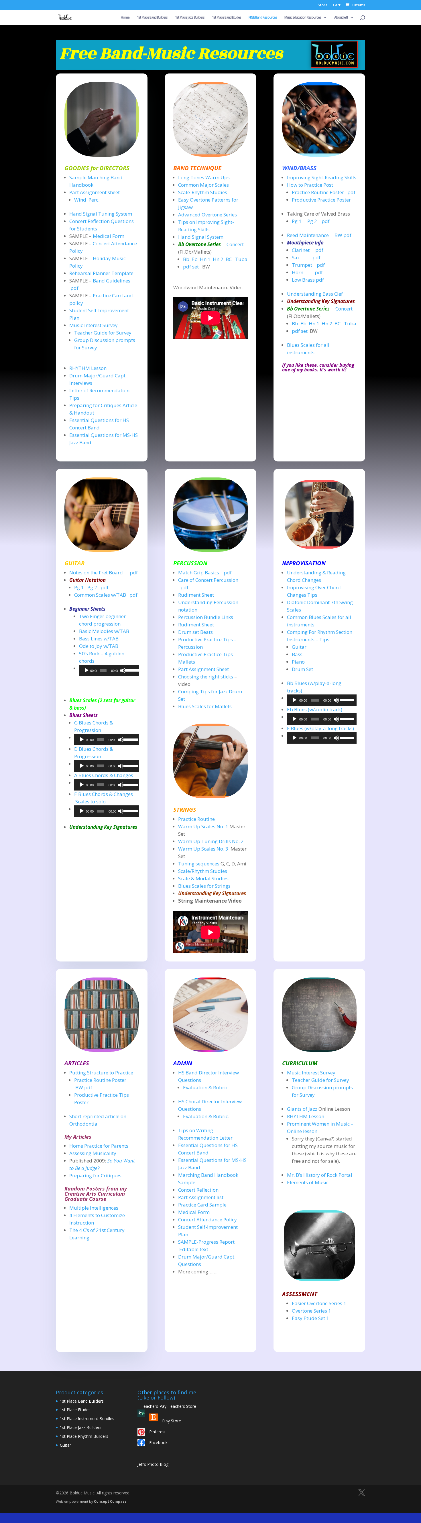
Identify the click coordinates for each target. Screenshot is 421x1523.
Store (323, 5)
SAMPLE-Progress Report (206, 1242)
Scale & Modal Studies (203, 878)
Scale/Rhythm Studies (202, 871)
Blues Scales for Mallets (205, 706)
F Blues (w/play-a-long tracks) (320, 728)
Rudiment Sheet (196, 595)
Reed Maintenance (308, 235)
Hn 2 (218, 259)
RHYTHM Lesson (88, 368)
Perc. (93, 199)
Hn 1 (205, 259)
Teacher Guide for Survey (102, 332)
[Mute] (123, 670)
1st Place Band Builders (152, 17)
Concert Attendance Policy (207, 1219)
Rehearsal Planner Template (101, 273)
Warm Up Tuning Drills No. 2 (211, 841)
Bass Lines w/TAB (99, 638)
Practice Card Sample (202, 1204)
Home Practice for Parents (98, 1145)
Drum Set (302, 669)
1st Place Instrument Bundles (87, 1418)
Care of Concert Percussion (208, 580)
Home (125, 17)
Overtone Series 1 (311, 1310)
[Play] (86, 670)
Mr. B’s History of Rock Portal (319, 1175)
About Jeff (341, 17)
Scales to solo (90, 801)
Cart (337, 5)
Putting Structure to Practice (101, 1072)
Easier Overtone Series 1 (319, 1303)
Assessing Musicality (92, 1153)
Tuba (241, 259)
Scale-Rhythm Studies (202, 192)
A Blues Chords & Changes (103, 775)
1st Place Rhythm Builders (84, 1436)
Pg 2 (312, 221)
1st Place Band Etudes (226, 17)
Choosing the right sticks (205, 676)
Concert (235, 244)
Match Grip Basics (199, 572)
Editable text (193, 1249)
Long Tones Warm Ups (204, 177)
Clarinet (301, 250)
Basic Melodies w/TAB (104, 631)
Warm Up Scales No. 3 (203, 848)
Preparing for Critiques (95, 1175)
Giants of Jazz (302, 1109)
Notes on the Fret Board (96, 572)
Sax (296, 257)
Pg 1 (297, 221)
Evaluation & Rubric (205, 1116)
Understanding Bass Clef (315, 293)
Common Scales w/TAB (100, 595)
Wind (80, 199)
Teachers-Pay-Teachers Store (166, 1406)
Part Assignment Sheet (203, 669)
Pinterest (157, 1431)
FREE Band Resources (263, 17)
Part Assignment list (200, 1197)
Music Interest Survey (93, 325)
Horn (297, 272)
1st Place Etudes (75, 1409)
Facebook (158, 1442)
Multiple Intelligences (93, 1208)
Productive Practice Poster (321, 199)
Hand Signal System (200, 237)
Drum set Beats (195, 632)
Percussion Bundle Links (205, 617)
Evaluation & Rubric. (206, 1087)
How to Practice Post (310, 185)
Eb (195, 259)
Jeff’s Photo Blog (152, 1464)
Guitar (299, 647)
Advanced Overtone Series (207, 214)
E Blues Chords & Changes (104, 794)
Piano (298, 661)
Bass (297, 654)
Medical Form (108, 236)
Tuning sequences (199, 863)
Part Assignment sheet (94, 192)
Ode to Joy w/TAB (98, 646)
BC (229, 259)
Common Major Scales (203, 185)
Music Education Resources (302, 17)
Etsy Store (171, 1421)
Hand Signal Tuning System (100, 213)
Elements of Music (307, 1182)
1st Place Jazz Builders (189, 17)
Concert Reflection (198, 1189)
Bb (186, 259)
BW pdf (343, 235)
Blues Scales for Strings (204, 886)
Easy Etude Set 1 (310, 1318)
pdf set (191, 266)
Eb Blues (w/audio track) (314, 709)
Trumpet (302, 265)
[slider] (130, 670)
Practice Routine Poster (318, 192)
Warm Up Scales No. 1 (203, 826)
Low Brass (303, 279)
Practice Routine (196, 819)
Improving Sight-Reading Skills (321, 177)
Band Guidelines (111, 280)
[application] (109, 670)
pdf (74, 288)
